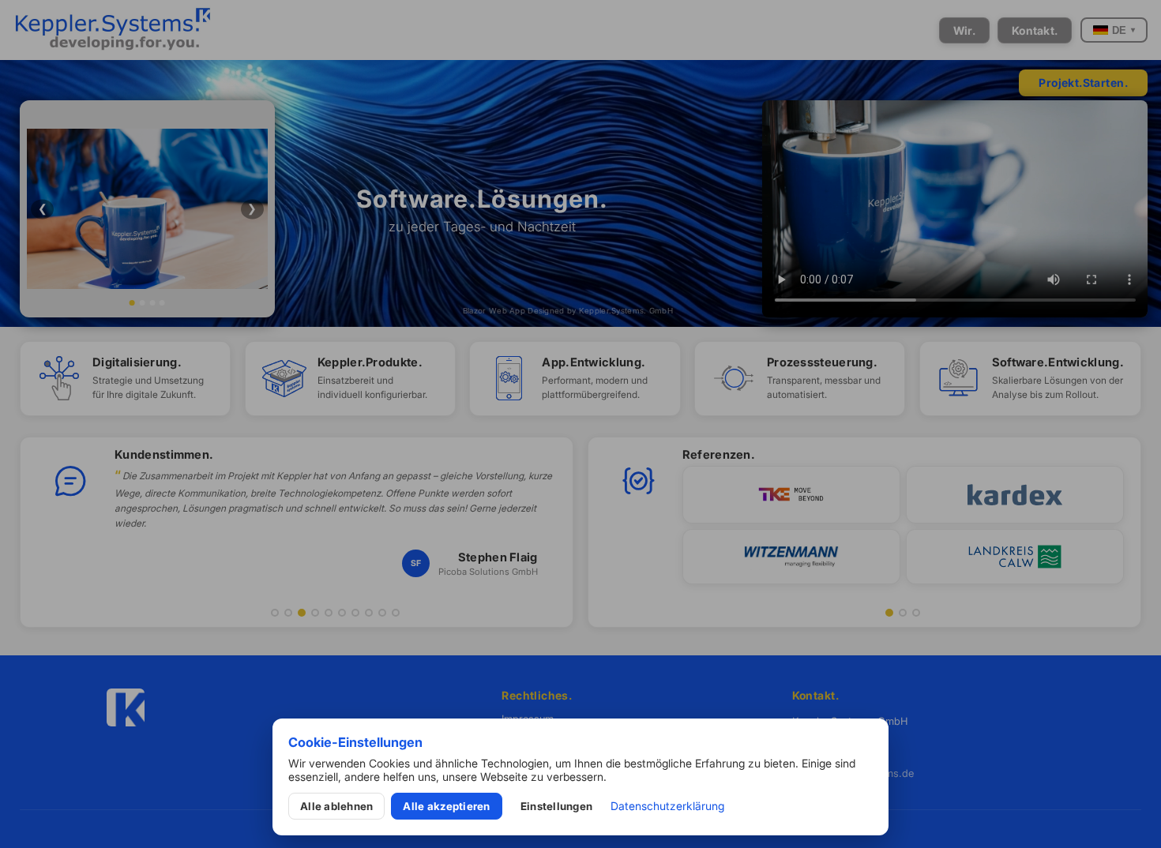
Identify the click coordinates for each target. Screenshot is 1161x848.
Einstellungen (556, 806)
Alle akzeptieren (446, 806)
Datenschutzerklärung (667, 805)
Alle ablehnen (336, 806)
